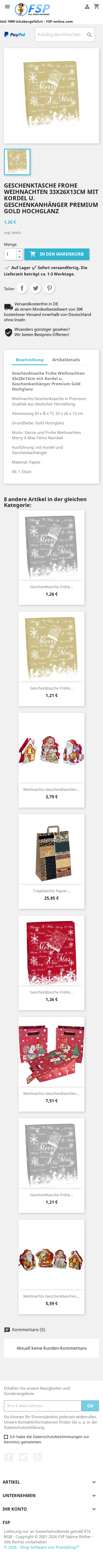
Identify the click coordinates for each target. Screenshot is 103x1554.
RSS (38, 1457)
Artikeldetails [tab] (66, 359)
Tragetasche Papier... (51, 890)
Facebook (8, 1457)
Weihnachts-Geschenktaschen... (51, 789)
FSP (6, 1522)
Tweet (35, 288)
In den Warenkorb (57, 254)
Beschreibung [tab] (30, 359)
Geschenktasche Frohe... (51, 586)
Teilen (22, 288)
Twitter (23, 1457)
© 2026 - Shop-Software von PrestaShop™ (41, 1547)
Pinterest (49, 288)
